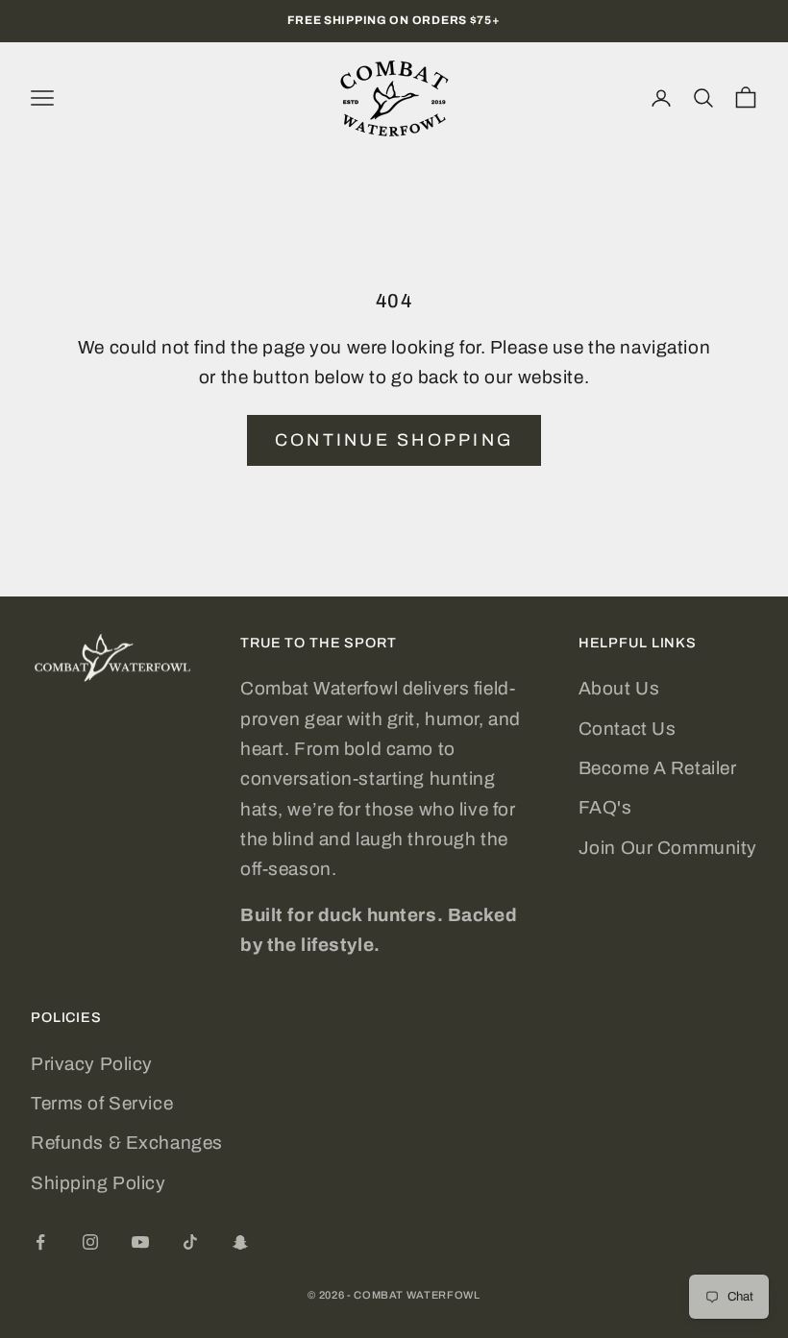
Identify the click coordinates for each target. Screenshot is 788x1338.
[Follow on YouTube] (140, 1242)
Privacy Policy (92, 1064)
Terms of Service (102, 1103)
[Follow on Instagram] (90, 1242)
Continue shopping (394, 440)
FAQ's (605, 807)
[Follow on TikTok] (190, 1242)
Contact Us (628, 728)
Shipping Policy (98, 1183)
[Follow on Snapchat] (240, 1242)
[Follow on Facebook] (40, 1242)
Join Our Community (668, 848)
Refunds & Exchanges (127, 1142)
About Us (619, 688)
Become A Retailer (658, 768)
